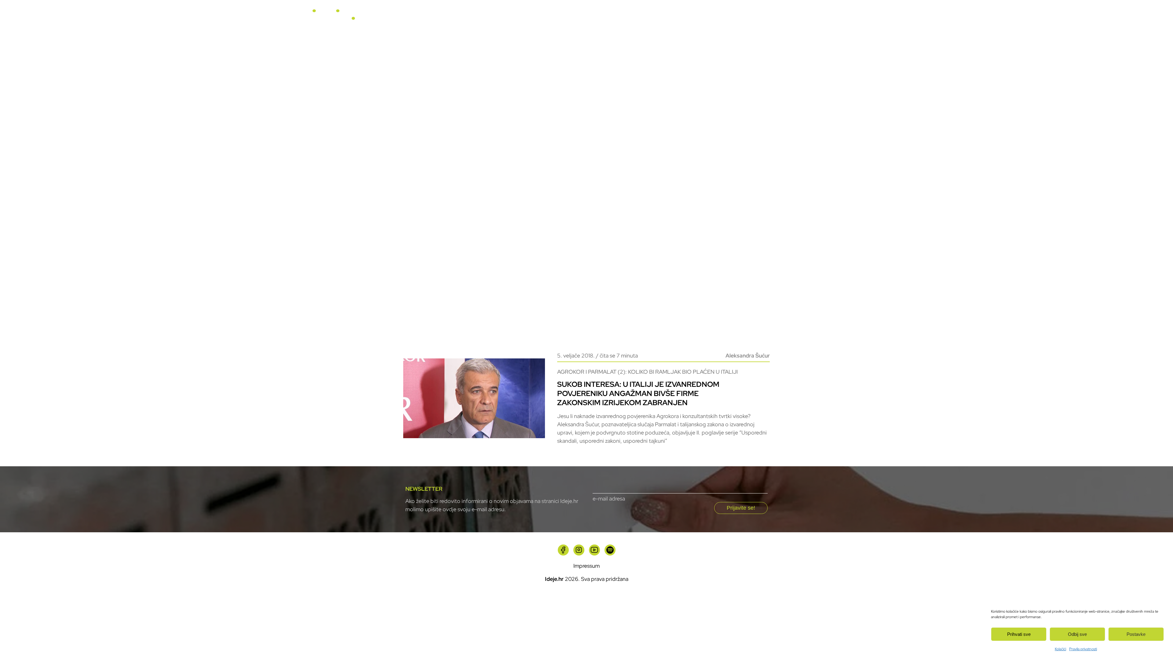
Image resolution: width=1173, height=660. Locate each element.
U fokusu (584, 18)
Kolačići (1060, 649)
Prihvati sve (1019, 634)
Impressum (586, 565)
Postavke (1136, 634)
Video (659, 18)
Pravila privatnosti (1083, 649)
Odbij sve (1077, 634)
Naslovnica (543, 18)
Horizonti (624, 18)
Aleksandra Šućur (747, 355)
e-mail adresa (609, 498)
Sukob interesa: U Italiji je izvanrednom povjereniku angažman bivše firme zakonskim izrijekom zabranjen (638, 393)
